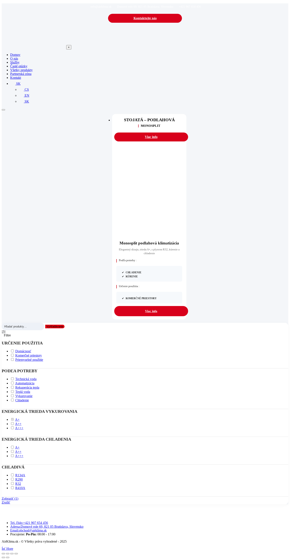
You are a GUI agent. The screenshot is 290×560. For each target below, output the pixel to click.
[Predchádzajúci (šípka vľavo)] (3, 557)
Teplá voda (22, 392)
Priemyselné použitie (29, 359)
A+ (17, 419)
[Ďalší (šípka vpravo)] (7, 557)
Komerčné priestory (28, 355)
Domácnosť (23, 351)
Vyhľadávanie (54, 326)
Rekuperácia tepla (27, 387)
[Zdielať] (12, 553)
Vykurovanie (23, 396)
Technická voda (26, 379)
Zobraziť (10, 498)
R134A (20, 475)
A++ (18, 424)
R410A (20, 488)
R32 (18, 483)
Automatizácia (24, 383)
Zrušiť (6, 502)
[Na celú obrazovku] (7, 553)
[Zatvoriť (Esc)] (16, 553)
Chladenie (22, 400)
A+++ (19, 428)
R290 (19, 479)
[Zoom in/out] (3, 553)
